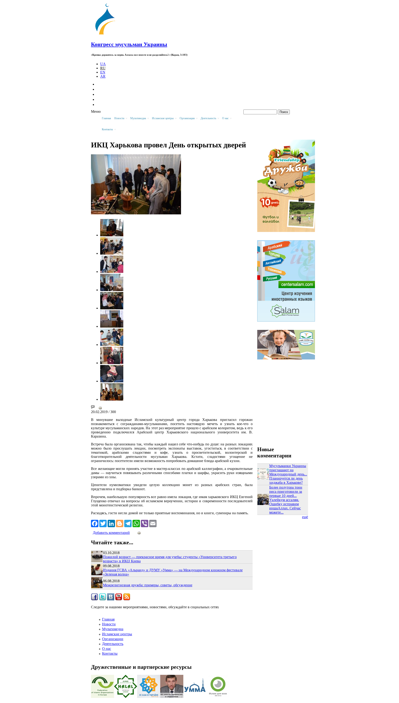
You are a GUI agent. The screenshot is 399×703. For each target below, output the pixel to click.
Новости (109, 624)
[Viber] (144, 523)
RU (103, 68)
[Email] (153, 523)
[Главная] (107, 35)
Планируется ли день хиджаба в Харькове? (286, 480)
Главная (106, 118)
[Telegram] (128, 523)
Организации (112, 639)
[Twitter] (103, 523)
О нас (106, 649)
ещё (305, 517)
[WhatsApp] (136, 523)
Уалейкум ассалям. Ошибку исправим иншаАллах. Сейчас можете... (285, 506)
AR (103, 76)
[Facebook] (94, 523)
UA (103, 64)
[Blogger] (119, 523)
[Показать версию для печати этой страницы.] (100, 408)
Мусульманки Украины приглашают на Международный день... (288, 470)
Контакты (110, 653)
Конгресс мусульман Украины (129, 44)
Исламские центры (117, 634)
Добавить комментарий (111, 533)
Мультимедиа (112, 629)
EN (102, 72)
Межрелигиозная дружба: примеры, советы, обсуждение (147, 585)
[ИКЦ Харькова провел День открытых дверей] (111, 235)
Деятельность (112, 644)
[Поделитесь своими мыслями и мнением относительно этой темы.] (93, 408)
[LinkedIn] (111, 523)
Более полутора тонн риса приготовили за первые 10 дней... (285, 491)
